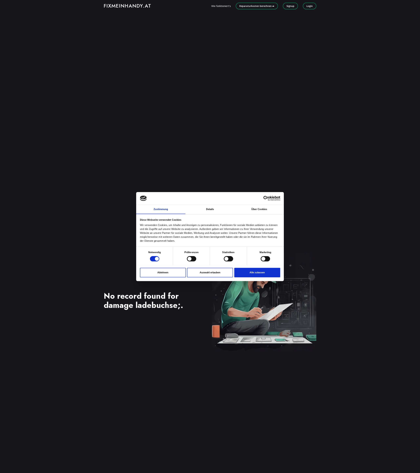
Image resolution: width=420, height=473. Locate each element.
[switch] (191, 258)
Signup (290, 6)
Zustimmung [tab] (161, 209)
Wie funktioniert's (221, 6)
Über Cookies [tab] (259, 209)
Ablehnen (162, 272)
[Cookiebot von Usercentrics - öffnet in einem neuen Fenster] (266, 198)
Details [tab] (210, 209)
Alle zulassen (257, 272)
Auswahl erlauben (210, 272)
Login (309, 6)
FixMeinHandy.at (127, 5)
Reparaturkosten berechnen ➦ (256, 6)
